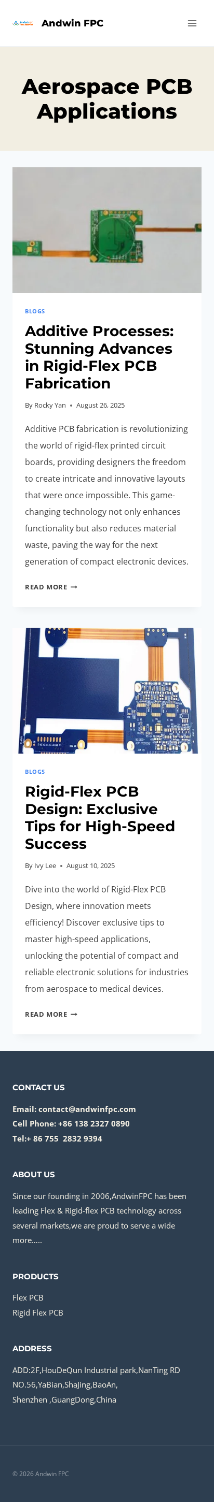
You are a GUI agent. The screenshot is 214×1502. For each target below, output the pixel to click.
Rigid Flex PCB (37, 1312)
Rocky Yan (50, 405)
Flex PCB (28, 1297)
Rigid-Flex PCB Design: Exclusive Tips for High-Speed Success (100, 818)
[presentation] (107, 230)
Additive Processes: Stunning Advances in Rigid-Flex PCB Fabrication (99, 357)
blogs (35, 311)
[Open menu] (192, 23)
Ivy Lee (45, 865)
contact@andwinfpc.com (87, 1109)
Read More (51, 586)
